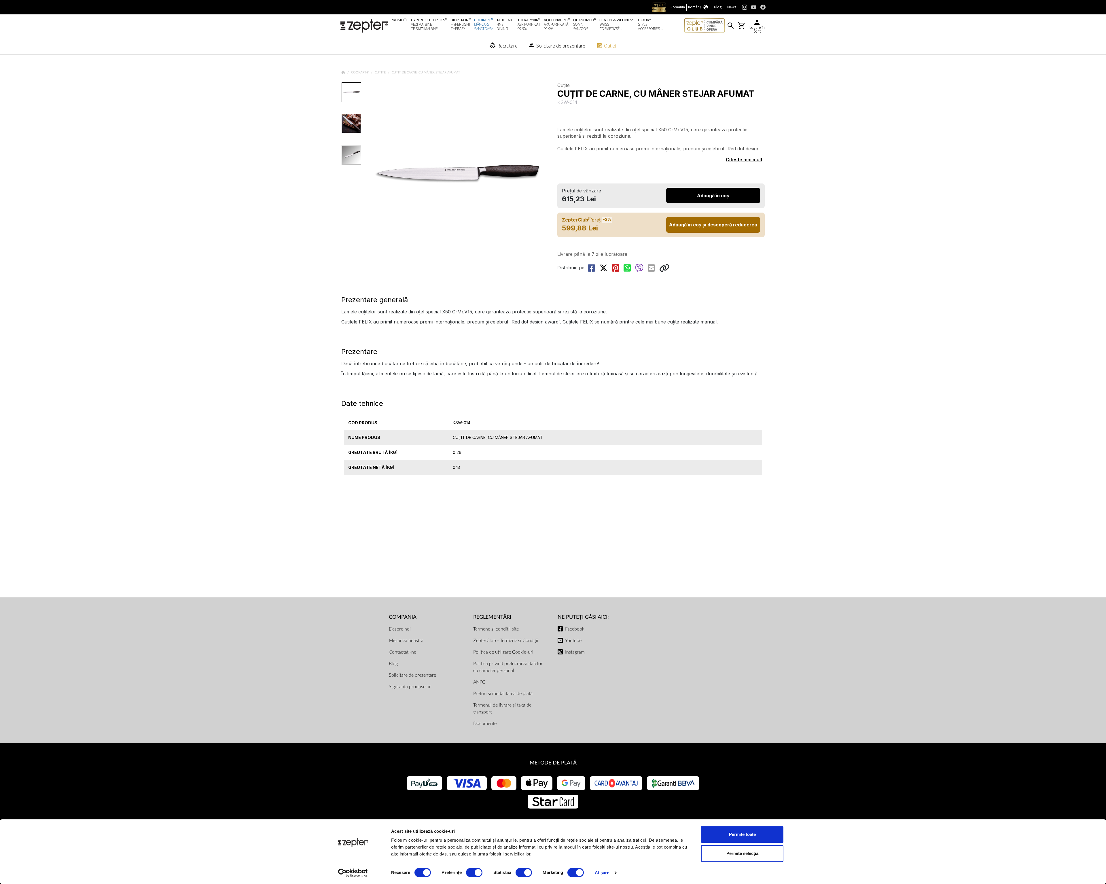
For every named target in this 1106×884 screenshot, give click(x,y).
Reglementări (492, 617)
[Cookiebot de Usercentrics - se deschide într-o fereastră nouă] (353, 872)
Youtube (573, 640)
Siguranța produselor (410, 686)
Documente (485, 723)
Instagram (575, 652)
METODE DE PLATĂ (553, 762)
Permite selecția (742, 853)
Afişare (602, 872)
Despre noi (400, 629)
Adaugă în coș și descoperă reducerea (713, 225)
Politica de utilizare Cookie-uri (503, 652)
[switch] (474, 872)
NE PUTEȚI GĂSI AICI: (583, 617)
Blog (393, 663)
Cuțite (381, 72)
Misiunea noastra (406, 640)
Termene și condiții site (496, 629)
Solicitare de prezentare (412, 675)
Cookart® (360, 72)
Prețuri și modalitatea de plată (503, 693)
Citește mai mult (744, 159)
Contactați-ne (402, 652)
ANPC (479, 682)
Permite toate (742, 834)
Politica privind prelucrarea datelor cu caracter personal (508, 667)
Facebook (574, 629)
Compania (402, 617)
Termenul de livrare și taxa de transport (502, 708)
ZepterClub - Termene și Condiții (505, 640)
